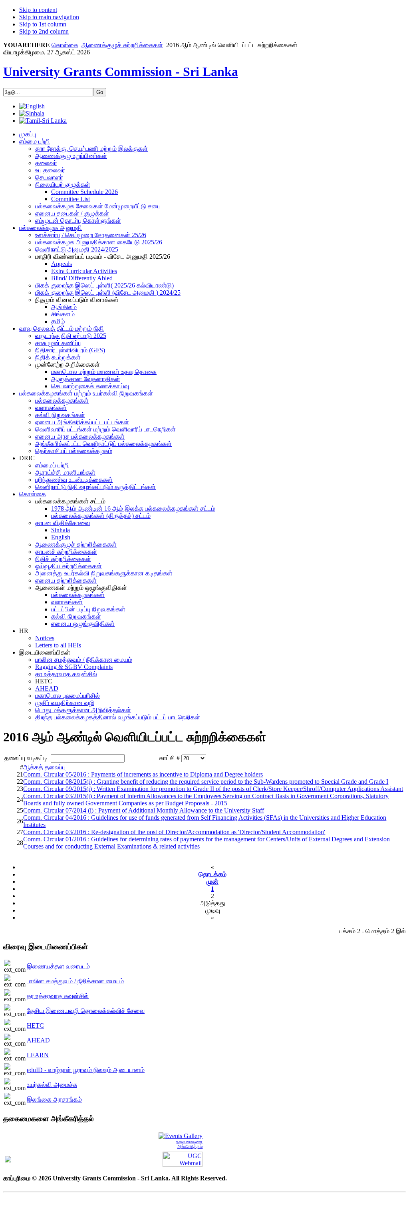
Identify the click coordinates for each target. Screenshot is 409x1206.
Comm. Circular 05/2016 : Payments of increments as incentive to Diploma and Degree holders (143, 774)
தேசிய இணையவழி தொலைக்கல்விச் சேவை (86, 1010)
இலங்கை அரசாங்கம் (54, 1099)
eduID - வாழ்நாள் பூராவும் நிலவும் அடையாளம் (86, 1069)
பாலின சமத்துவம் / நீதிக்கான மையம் (75, 981)
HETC (35, 1025)
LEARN (38, 1055)
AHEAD (38, 1040)
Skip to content (38, 9)
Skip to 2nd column (44, 31)
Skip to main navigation (49, 17)
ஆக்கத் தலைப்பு (44, 767)
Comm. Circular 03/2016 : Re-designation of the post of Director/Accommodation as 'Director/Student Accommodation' (174, 832)
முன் (212, 881)
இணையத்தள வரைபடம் (58, 966)
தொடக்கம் (212, 874)
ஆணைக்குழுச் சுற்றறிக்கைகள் (122, 45)
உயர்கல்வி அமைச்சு (52, 1084)
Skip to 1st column (42, 24)
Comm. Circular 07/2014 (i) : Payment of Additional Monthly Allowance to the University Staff (143, 810)
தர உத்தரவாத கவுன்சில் (58, 995)
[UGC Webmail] (183, 1158)
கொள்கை (65, 45)
